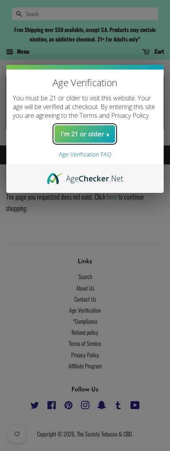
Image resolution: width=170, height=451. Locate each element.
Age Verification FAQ (85, 154)
